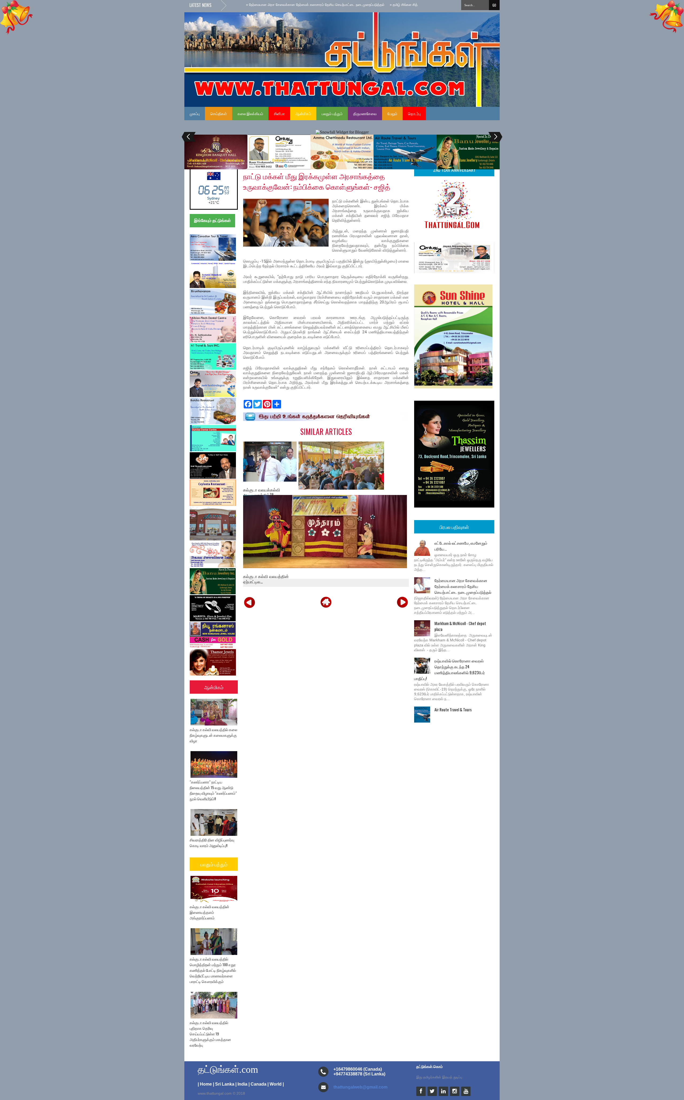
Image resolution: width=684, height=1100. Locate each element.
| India (241, 1084)
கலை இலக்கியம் (250, 113)
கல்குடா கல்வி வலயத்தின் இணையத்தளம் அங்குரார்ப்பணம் (209, 912)
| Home (205, 1084)
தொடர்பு (414, 113)
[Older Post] (402, 602)
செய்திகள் (218, 113)
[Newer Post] (249, 602)
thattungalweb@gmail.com (360, 1087)
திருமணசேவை (365, 113)
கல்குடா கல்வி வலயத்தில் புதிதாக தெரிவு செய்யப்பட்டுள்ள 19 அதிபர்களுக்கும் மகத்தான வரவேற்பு (210, 1034)
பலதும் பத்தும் (332, 113)
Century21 (279, 160)
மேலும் (392, 113)
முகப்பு (195, 113)
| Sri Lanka (223, 1084)
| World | (275, 1084)
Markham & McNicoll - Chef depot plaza (216, 160)
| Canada (257, 1084)
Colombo (213, 198)
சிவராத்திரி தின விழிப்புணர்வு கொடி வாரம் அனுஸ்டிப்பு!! (212, 842)
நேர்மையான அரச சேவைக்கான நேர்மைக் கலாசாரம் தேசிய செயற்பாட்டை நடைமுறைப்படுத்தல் (462, 586)
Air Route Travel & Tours (405, 160)
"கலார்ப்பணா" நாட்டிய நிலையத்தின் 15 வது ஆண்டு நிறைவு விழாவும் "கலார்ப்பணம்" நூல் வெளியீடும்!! (213, 790)
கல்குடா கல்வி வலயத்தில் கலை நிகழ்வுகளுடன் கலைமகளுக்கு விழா (213, 735)
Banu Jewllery (468, 160)
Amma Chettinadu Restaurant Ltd (342, 160)
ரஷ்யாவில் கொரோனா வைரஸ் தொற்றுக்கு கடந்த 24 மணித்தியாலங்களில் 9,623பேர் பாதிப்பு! (449, 669)
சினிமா (279, 113)
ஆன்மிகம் (303, 113)
